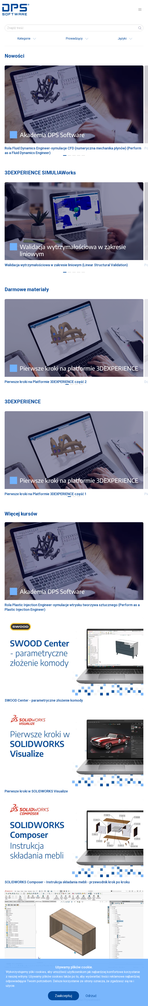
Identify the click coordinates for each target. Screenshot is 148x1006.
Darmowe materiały (27, 289)
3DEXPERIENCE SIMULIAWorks (40, 173)
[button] (140, 10)
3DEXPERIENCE (23, 401)
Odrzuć (91, 996)
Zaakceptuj (63, 996)
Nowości (14, 56)
